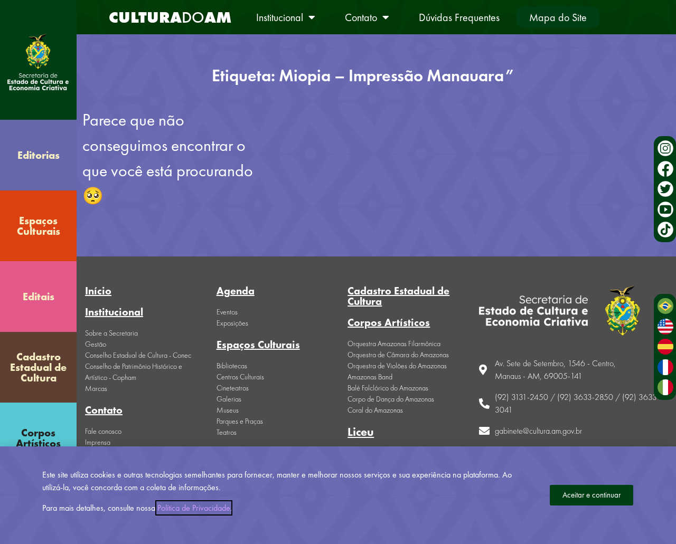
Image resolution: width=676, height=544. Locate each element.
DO (170, 17)
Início (98, 291)
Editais (38, 296)
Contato (361, 17)
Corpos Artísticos (38, 438)
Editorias (38, 155)
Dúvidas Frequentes (459, 17)
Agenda (236, 291)
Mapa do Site (558, 17)
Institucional (279, 17)
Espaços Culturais (38, 226)
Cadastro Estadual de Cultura (38, 367)
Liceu (361, 432)
